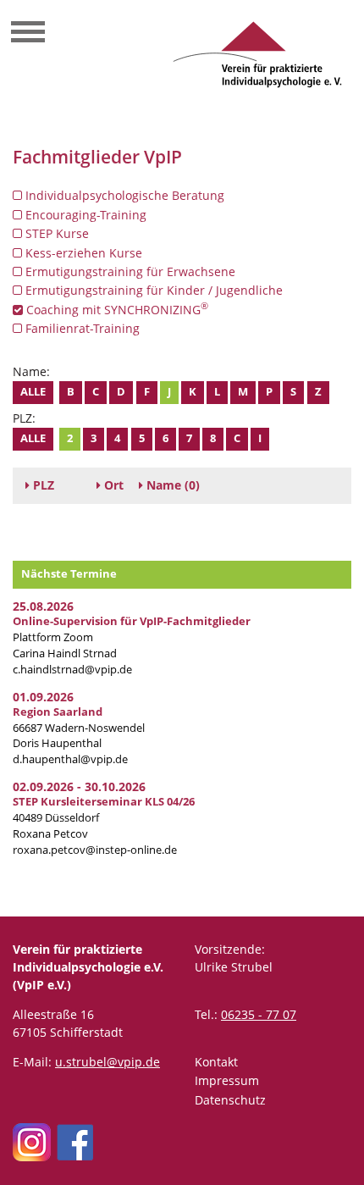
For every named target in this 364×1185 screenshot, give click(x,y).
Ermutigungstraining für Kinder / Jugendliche (152, 290)
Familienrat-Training (81, 328)
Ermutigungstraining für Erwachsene (128, 271)
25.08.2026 (43, 606)
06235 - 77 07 (258, 1014)
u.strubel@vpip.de (107, 1062)
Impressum (227, 1080)
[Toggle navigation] (28, 34)
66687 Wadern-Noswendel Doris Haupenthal (79, 728)
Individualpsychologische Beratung (123, 195)
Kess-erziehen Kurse (82, 253)
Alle (33, 392)
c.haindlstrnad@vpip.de (72, 669)
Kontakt (216, 1062)
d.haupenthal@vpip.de (70, 759)
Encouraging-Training (84, 215)
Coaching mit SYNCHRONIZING (115, 309)
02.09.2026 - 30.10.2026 (79, 786)
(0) (173, 485)
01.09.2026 (43, 697)
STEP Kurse (55, 233)
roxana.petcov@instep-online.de (95, 850)
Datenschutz (230, 1100)
